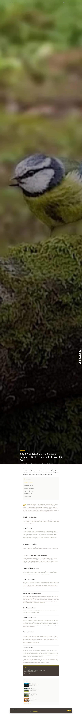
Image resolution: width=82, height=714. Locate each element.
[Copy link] (80, 363)
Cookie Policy (35, 711)
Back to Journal (13, 5)
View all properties (27, 703)
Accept (69, 710)
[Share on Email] (80, 360)
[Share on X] (80, 356)
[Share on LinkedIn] (80, 358)
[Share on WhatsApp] (80, 351)
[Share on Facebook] (80, 354)
